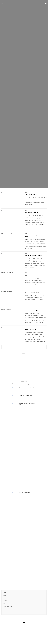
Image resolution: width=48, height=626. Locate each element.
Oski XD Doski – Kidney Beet (32, 212)
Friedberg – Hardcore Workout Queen (24, 54)
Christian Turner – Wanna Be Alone (25, 395)
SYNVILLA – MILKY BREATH (33, 274)
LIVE (4, 603)
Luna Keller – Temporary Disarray (33, 255)
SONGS (26, 192)
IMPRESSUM (6, 609)
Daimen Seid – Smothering (24, 384)
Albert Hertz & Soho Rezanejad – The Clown (27, 387)
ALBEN (24, 123)
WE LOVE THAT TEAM (8, 606)
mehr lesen (24, 31)
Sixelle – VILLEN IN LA (31, 194)
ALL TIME (5, 600)
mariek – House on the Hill (31, 310)
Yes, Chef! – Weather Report (32, 292)
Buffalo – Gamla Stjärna (31, 329)
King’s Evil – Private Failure (24, 492)
